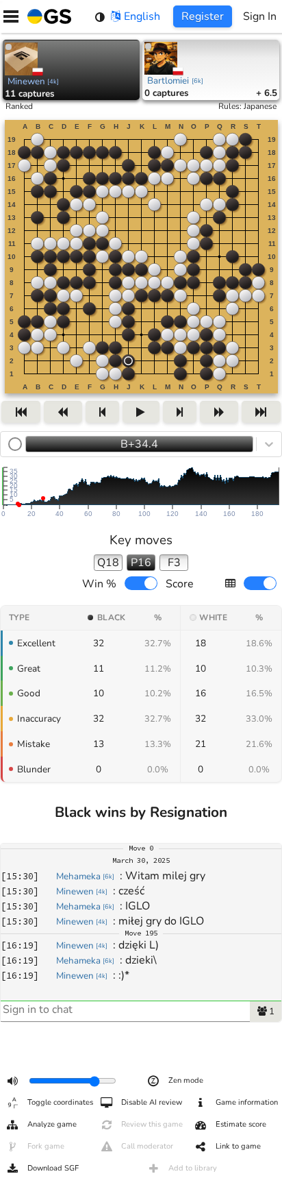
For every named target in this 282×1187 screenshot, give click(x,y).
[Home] (46, 16)
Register (202, 16)
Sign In (260, 16)
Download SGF (53, 1168)
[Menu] (11, 16)
